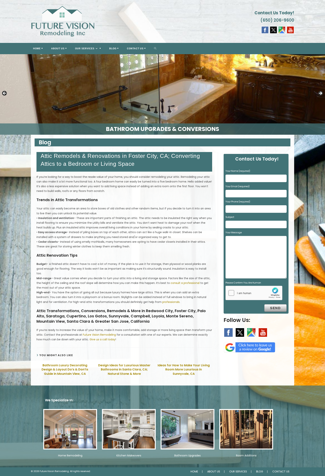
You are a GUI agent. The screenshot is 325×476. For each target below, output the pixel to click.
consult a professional (185, 283)
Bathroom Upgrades (187, 455)
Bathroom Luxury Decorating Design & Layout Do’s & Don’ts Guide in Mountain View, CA (65, 369)
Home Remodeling (70, 455)
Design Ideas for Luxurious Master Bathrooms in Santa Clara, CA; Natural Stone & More (124, 369)
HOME (194, 471)
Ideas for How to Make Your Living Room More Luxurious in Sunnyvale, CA (184, 369)
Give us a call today (102, 339)
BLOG (259, 471)
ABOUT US (213, 471)
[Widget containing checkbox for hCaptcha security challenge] (254, 293)
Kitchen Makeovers (128, 455)
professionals (171, 302)
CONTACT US (280, 471)
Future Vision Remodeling (99, 335)
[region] (162, 94)
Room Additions (246, 455)
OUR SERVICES (238, 471)
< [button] (5, 93)
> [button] (320, 93)
